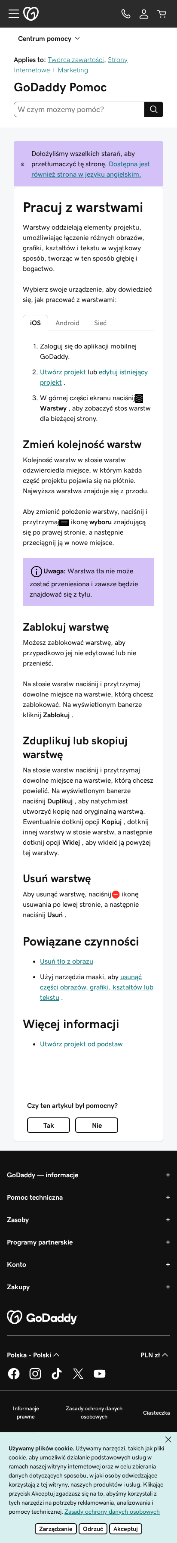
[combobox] (79, 109)
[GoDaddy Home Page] (42, 1317)
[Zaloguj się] (144, 14)
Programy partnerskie (40, 1241)
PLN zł (150, 1354)
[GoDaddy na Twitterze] (78, 1378)
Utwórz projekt (63, 371)
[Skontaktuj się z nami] (126, 14)
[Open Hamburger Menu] (10, 13)
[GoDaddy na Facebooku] (14, 1378)
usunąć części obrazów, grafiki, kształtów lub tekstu (96, 987)
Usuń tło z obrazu (66, 961)
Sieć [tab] (100, 322)
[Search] (153, 109)
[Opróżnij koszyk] (162, 14)
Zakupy (18, 1286)
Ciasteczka (156, 1412)
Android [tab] (67, 322)
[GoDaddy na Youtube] (100, 1378)
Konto (16, 1264)
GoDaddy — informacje (42, 1174)
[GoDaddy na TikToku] (57, 1378)
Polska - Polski (29, 1354)
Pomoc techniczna (35, 1197)
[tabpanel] (88, 630)
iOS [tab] (35, 322)
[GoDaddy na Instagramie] (35, 1378)
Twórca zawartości (76, 59)
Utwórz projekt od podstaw (81, 1043)
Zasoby (18, 1219)
